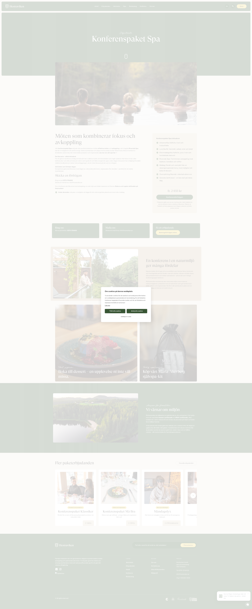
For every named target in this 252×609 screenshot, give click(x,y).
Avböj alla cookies (137, 311)
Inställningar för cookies (126, 316)
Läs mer (107, 305)
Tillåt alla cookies (115, 311)
